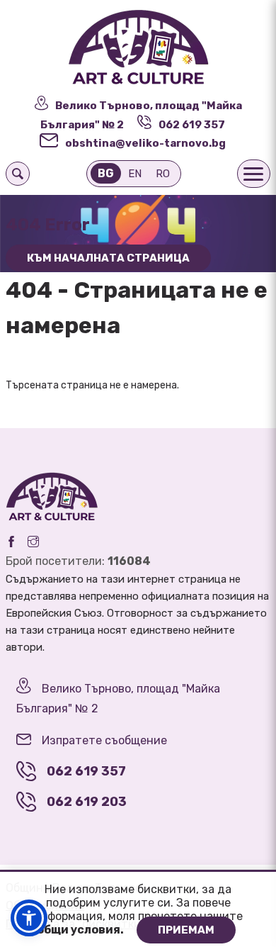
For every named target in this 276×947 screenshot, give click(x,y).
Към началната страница (108, 258)
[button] (29, 918)
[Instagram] (33, 541)
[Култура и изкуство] (138, 48)
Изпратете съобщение (104, 740)
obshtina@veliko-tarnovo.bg (145, 143)
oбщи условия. (81, 929)
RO (163, 173)
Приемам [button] (186, 930)
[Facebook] (11, 541)
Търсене (18, 174)
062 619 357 (192, 124)
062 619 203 (87, 801)
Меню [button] (253, 173)
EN (135, 173)
